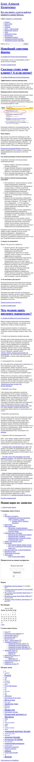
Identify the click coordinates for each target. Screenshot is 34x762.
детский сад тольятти (9, 727)
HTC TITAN (7, 682)
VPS (5, 692)
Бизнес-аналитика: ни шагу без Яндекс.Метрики (11, 385)
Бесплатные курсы (11, 635)
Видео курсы (10, 700)
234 (6, 514)
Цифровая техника (11, 34)
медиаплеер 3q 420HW (14, 739)
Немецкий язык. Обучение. (13, 533)
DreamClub (11, 652)
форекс (8, 756)
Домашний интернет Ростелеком (18, 648)
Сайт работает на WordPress (10, 760)
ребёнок (8, 751)
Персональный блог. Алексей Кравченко (18, 550)
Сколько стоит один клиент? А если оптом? (16, 71)
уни (5, 754)
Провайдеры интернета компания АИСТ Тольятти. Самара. (19, 518)
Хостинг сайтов (13, 531)
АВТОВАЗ (8, 696)
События (7, 27)
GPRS (6, 677)
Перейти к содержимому (14, 19)
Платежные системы (11, 660)
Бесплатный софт (10, 637)
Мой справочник (10, 526)
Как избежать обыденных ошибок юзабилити (14, 404)
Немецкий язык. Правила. (16, 536)
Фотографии (9, 555)
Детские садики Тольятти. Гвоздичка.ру (17, 599)
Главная (7, 22)
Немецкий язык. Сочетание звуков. (19, 538)
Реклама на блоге (10, 551)
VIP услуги (7, 691)
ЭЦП (6, 720)
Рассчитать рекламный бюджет (11, 148)
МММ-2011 (12, 659)
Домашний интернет (11, 37)
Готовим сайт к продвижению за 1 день (15, 447)
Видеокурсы (9, 35)
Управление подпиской (12, 553)
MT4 (6, 687)
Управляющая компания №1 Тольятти (20, 529)
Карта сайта (8, 24)
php (5, 689)
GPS (5, 679)
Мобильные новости (11, 30)
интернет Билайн (12, 737)
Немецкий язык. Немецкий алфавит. (20, 535)
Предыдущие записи (8, 507)
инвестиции (7, 735)
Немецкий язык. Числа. (15, 540)
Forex (6, 32)
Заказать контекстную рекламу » (11, 302)
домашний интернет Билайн (17, 731)
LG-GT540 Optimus (11, 686)
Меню (3, 19)
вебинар (3, 432)
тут (24, 238)
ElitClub (10, 654)
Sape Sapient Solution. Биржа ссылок (19, 545)
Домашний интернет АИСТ (17, 643)
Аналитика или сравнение (13, 633)
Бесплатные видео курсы (13, 698)
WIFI (6, 694)
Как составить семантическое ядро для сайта (17, 473)
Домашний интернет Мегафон (14, 40)
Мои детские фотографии (16, 556)
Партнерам (8, 543)
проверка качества (10, 749)
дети (6, 726)
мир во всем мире (9, 741)
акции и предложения (9, 722)
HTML (6, 684)
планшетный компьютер (14, 743)
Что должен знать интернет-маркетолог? (16, 311)
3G (5, 671)
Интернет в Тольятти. (12, 516)
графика (6, 724)
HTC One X (7, 681)
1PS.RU (3, 153)
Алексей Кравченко (21, 56)
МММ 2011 (7, 707)
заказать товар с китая (9, 733)
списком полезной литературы (21, 495)
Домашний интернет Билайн (14, 39)
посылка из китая (8, 745)
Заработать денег (10, 650)
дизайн (6, 729)
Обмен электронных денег (13, 541)
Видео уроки (7, 701)
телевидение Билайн (11, 752)
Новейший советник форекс (14, 586)
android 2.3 (7, 672)
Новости (7, 25)
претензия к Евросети (12, 747)
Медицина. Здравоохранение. (17, 528)
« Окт (2, 624)
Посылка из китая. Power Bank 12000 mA (18, 596)
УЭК (6, 719)
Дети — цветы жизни (12, 29)
